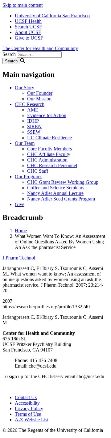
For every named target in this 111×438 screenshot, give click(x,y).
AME (32, 109)
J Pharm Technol (18, 257)
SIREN (34, 126)
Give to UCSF (29, 37)
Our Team (25, 143)
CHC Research (29, 104)
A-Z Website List (31, 419)
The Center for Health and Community (40, 48)
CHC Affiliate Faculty (48, 154)
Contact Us (26, 397)
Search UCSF (28, 26)
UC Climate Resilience (49, 137)
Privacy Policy (29, 408)
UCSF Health (28, 21)
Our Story (24, 87)
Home (21, 230)
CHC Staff (37, 171)
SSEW (33, 132)
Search (9, 54)
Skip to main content (22, 5)
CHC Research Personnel (52, 165)
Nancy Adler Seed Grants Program (61, 198)
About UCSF (28, 32)
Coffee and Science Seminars (55, 187)
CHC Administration (47, 159)
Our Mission (39, 98)
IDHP (33, 121)
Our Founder (39, 93)
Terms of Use (28, 414)
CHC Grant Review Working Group (62, 182)
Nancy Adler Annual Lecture (55, 193)
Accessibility (27, 403)
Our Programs (28, 176)
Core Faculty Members (49, 148)
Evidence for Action (46, 115)
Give (19, 204)
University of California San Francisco (52, 15)
